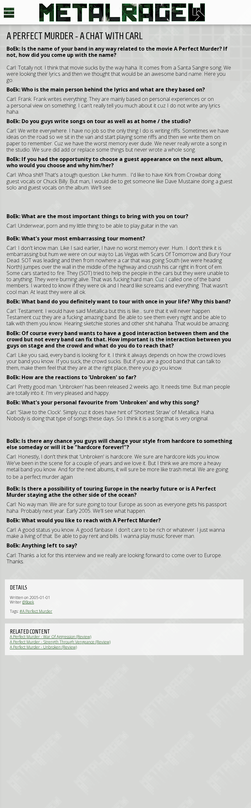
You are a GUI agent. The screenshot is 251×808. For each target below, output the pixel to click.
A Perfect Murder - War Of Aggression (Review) (50, 636)
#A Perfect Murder (36, 611)
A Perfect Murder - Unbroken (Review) (43, 647)
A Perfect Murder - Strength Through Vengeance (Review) (60, 642)
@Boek (28, 602)
